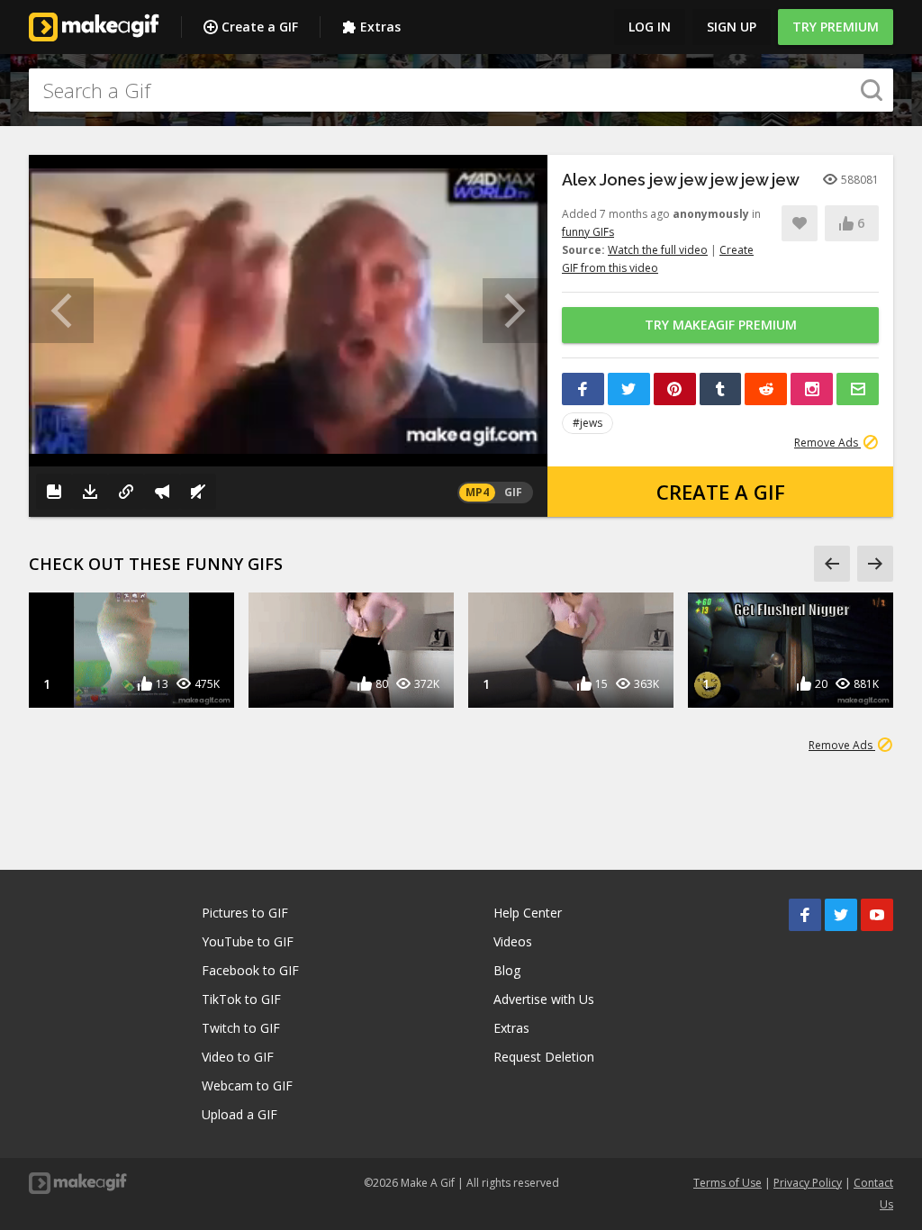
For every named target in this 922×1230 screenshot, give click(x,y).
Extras (380, 26)
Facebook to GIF (250, 970)
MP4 (477, 492)
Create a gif (720, 491)
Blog (506, 970)
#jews (587, 422)
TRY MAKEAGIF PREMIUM (721, 324)
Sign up (731, 26)
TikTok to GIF (241, 999)
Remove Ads (827, 442)
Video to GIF (238, 1056)
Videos (512, 941)
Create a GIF (259, 26)
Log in (649, 26)
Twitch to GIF (241, 1027)
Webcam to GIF (247, 1085)
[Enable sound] (198, 492)
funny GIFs (588, 232)
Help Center (527, 912)
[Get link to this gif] (126, 492)
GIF (513, 492)
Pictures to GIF (245, 912)
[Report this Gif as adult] (162, 492)
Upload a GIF (239, 1114)
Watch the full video (658, 250)
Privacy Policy (807, 1182)
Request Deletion (543, 1056)
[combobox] (461, 90)
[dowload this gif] (90, 492)
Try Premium (835, 26)
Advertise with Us (543, 999)
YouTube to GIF (248, 941)
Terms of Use (727, 1182)
